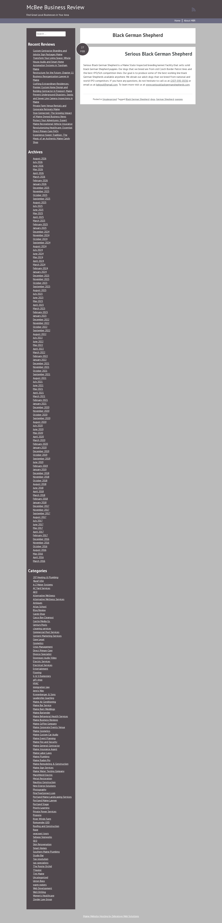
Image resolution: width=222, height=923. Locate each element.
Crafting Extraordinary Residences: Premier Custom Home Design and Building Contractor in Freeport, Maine (52, 87)
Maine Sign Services (43, 767)
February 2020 (40, 443)
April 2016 (38, 557)
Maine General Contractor (46, 745)
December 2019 (41, 451)
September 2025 (41, 198)
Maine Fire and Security (45, 741)
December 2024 (41, 231)
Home (177, 20)
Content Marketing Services (47, 635)
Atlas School (39, 606)
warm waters (40, 884)
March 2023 (39, 308)
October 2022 (40, 326)
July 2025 (38, 206)
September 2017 (41, 513)
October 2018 (40, 480)
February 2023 (40, 312)
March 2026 (39, 176)
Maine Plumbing (41, 756)
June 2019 (38, 462)
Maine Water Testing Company (48, 771)
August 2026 (39, 158)
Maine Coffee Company (45, 723)
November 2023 (41, 279)
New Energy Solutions (44, 785)
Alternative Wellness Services (48, 599)
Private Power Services (44, 811)
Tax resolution (40, 859)
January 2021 (39, 403)
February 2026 (40, 180)
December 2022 (41, 319)
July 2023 (38, 293)
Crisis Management (43, 646)
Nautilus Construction (44, 782)
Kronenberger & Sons (44, 694)
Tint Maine (38, 873)
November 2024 (41, 235)
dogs (152, 99)
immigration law (41, 687)
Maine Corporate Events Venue (49, 727)
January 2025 (39, 227)
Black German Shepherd (137, 99)
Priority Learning (41, 807)
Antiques (37, 602)
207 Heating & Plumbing (45, 577)
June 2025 (38, 209)
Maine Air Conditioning (44, 701)
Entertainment (40, 668)
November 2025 (41, 191)
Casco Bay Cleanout (43, 617)
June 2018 (38, 487)
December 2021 (41, 363)
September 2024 (41, 242)
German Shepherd (165, 99)
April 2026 (38, 173)
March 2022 (39, 352)
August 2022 (39, 334)
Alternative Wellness (44, 595)
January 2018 (39, 502)
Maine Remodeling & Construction (50, 763)
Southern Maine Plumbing (46, 851)
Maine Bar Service (42, 705)
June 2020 (38, 429)
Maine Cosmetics (41, 731)
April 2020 (38, 436)
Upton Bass (39, 881)
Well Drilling (39, 892)
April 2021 (38, 392)
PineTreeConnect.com (44, 793)
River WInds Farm (42, 818)
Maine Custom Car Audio (45, 734)
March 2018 (39, 495)
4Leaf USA (38, 580)
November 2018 (41, 476)
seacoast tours (41, 833)
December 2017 (41, 506)
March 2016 (39, 561)
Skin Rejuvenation (42, 844)
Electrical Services (42, 665)
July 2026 (38, 162)
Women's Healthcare (43, 895)
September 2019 (41, 458)
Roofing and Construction (46, 826)
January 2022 (39, 359)
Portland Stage (41, 804)
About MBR (190, 20)
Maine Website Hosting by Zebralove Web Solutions (111, 916)
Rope (35, 829)
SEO (35, 840)
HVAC (36, 683)
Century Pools (40, 624)
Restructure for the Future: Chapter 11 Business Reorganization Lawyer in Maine (53, 76)
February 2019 (40, 465)
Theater (37, 870)
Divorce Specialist (42, 654)
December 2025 (41, 187)
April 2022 (38, 348)
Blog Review (39, 610)
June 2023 (38, 297)
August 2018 (39, 484)
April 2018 (38, 491)
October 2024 (40, 239)
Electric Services (41, 661)
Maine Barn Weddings (44, 709)
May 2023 (38, 301)
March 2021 (39, 396)
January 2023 (39, 315)
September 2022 (41, 330)
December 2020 (41, 407)
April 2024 (38, 261)
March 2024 (39, 264)
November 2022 (41, 323)
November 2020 (41, 410)
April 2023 (38, 304)
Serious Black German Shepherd (158, 54)
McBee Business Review (55, 7)
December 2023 (41, 275)
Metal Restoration (42, 778)
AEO (35, 591)
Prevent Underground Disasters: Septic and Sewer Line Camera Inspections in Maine (53, 98)
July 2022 (38, 337)
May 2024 (38, 257)
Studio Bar (38, 855)
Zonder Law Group (42, 899)
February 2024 (40, 268)
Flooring (37, 672)
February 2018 (40, 498)
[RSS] (194, 9)
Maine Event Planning (44, 738)
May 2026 (38, 169)
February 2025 (40, 224)
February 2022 (40, 356)
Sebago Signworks (42, 837)
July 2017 (38, 520)
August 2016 (39, 550)
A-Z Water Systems (43, 584)
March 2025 (39, 220)
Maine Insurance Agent (45, 749)
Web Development (42, 888)
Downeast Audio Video (45, 657)
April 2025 (38, 217)
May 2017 (38, 528)
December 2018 (41, 473)
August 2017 (39, 517)
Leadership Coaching (43, 698)
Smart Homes (40, 848)
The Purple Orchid (42, 866)
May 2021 (38, 389)
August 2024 (39, 246)
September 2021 (41, 374)
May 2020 (38, 432)
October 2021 (40, 370)
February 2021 (40, 400)
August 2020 (39, 422)
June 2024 (38, 253)
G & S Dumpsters (42, 676)
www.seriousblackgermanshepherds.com (168, 84)
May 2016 (38, 553)
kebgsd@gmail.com (107, 84)
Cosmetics (38, 643)
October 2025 (40, 195)
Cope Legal (38, 639)
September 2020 (41, 418)
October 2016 (40, 546)
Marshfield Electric (43, 774)
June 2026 (38, 165)
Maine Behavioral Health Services (50, 716)
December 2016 (41, 539)
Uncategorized (110, 99)
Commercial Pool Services (46, 632)
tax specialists (40, 862)
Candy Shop (39, 613)
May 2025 (38, 213)
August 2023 (39, 290)
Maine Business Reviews (45, 719)
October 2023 (40, 282)
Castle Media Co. (41, 621)
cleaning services (42, 628)
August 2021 (39, 378)
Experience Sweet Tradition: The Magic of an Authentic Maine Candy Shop (51, 138)
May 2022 (38, 345)
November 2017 (41, 509)
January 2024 (39, 271)
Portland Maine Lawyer (45, 800)
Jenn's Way (38, 690)
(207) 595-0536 (179, 80)
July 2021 (38, 381)
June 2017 (38, 524)
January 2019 (39, 469)
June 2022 (38, 341)
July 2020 (38, 425)
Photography (39, 789)
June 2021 (38, 385)
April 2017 (38, 531)
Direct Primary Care (42, 650)
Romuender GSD (41, 822)
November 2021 (41, 367)
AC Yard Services (41, 588)
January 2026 (39, 184)
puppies (179, 99)
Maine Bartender (41, 712)
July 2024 (38, 249)
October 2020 (40, 414)
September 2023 (41, 286)
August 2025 (39, 202)
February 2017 (40, 535)
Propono (37, 815)
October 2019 (40, 454)
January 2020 (39, 447)
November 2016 (41, 542)
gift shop (37, 679)
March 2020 (39, 440)
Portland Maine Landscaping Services (52, 796)
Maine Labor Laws (42, 753)
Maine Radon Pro (41, 760)
